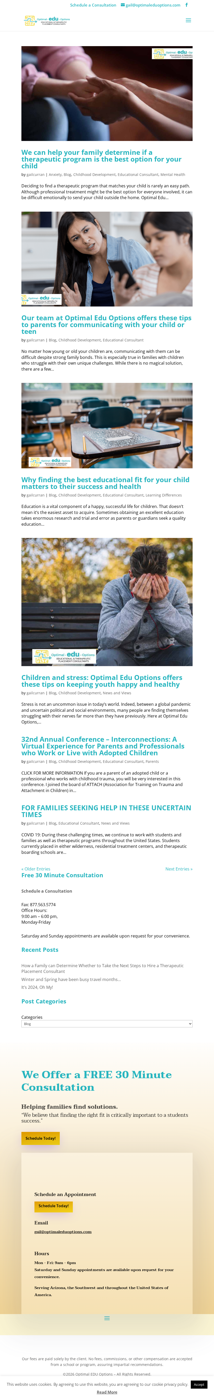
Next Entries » (179, 869)
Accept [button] (199, 1384)
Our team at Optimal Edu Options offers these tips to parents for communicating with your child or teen (106, 324)
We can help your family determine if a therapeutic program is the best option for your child (101, 159)
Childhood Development (94, 174)
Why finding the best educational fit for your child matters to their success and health (105, 483)
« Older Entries (35, 869)
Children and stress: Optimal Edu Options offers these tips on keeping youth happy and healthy (101, 681)
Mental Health (172, 174)
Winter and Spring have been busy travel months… (71, 979)
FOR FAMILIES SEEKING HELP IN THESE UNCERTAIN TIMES (106, 811)
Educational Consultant (138, 174)
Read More (107, 1392)
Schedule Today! (41, 1138)
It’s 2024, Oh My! (37, 987)
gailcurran (36, 174)
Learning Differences (164, 495)
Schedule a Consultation (93, 5)
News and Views (117, 692)
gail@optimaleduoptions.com (63, 1231)
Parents (152, 761)
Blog (67, 174)
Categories (32, 1017)
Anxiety (55, 174)
